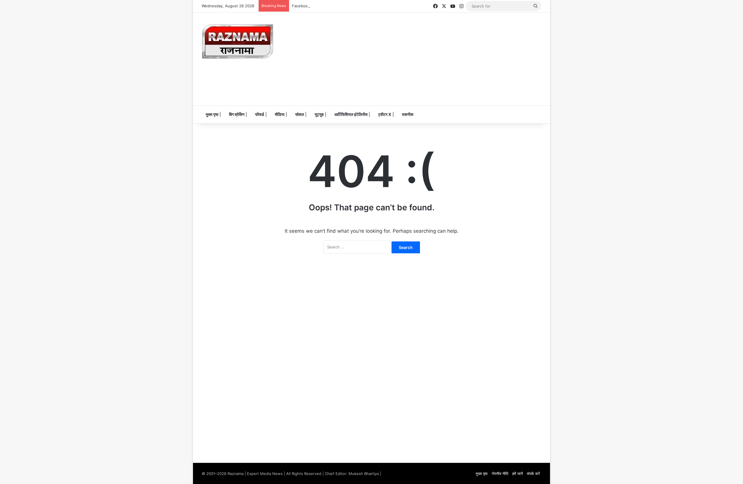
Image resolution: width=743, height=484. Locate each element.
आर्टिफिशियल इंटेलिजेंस (350, 114)
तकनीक (407, 114)
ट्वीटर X (384, 114)
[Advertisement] (429, 59)
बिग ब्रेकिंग (236, 114)
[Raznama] (238, 41)
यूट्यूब (319, 114)
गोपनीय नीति (500, 473)
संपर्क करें (533, 473)
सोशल (299, 114)
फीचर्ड (259, 114)
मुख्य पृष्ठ (212, 114)
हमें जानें (517, 473)
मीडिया (279, 114)
